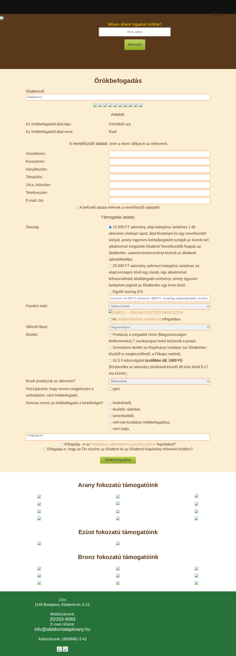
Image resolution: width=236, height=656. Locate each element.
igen (116, 389)
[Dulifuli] (125, 105)
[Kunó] (95, 105)
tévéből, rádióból (126, 409)
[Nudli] (100, 105)
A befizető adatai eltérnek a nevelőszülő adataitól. (120, 207)
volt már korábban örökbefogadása (141, 422)
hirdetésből (122, 403)
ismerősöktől (123, 416)
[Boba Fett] (141, 105)
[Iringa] (131, 105)
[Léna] (120, 105)
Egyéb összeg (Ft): (128, 292)
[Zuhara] (110, 105)
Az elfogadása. (146, 319)
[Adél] (105, 105)
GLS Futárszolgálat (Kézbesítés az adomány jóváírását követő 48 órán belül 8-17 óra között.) (158, 366)
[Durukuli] (115, 105)
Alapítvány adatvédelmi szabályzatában (123, 444)
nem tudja (121, 429)
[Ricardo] (136, 105)
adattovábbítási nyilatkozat (139, 319)
